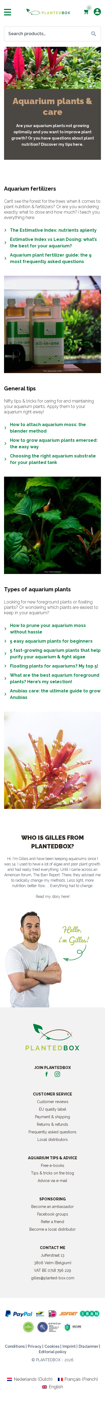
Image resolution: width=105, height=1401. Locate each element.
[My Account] (97, 11)
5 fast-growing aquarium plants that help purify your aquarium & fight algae (55, 653)
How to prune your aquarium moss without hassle (48, 629)
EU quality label (52, 1109)
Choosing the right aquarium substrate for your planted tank (53, 459)
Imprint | (70, 1346)
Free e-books (52, 1165)
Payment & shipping (52, 1117)
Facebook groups (52, 1214)
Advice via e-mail (52, 1180)
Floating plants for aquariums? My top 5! (54, 666)
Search (93, 33)
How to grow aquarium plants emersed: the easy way (53, 443)
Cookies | (52, 1346)
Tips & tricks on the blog (52, 1173)
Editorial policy (52, 1352)
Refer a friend (52, 1222)
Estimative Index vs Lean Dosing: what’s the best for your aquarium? (53, 242)
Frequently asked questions (52, 1132)
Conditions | (16, 1346)
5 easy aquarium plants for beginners (51, 641)
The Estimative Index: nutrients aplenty (53, 230)
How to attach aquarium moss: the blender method (48, 428)
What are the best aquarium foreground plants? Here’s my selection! (54, 678)
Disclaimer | (89, 1346)
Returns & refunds (52, 1124)
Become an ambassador (52, 1206)
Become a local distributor (52, 1229)
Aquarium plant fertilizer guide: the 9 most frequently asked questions (51, 258)
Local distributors (52, 1139)
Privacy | (35, 1346)
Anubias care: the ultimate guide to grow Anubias (55, 694)
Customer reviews (52, 1102)
